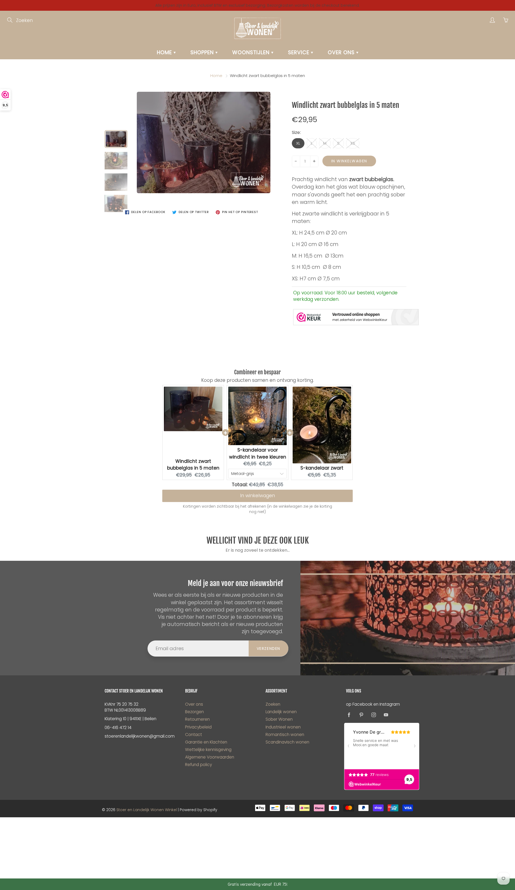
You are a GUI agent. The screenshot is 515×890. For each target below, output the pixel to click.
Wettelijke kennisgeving (208, 749)
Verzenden (268, 648)
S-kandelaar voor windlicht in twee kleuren (257, 453)
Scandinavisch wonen (287, 742)
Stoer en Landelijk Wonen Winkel (146, 809)
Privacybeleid (198, 727)
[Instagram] (373, 714)
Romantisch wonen (285, 734)
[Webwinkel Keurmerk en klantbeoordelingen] (356, 317)
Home (165, 52)
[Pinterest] (361, 714)
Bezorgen (194, 712)
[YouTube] (386, 714)
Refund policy (198, 764)
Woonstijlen (251, 52)
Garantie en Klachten (206, 742)
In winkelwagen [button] (257, 495)
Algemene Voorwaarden (209, 757)
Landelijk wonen (281, 712)
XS (352, 143)
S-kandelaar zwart (321, 468)
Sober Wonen (279, 719)
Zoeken (273, 704)
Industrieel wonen (283, 727)
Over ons (342, 52)
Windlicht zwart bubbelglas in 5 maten (193, 464)
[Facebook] (349, 714)
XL (298, 143)
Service (299, 52)
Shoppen (202, 52)
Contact (193, 734)
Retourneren (197, 719)
